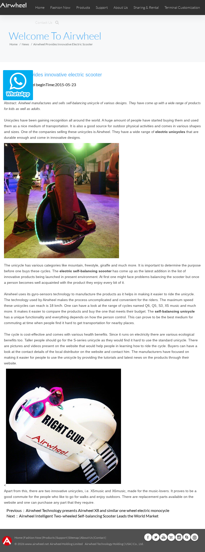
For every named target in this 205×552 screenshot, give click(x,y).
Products (83, 8)
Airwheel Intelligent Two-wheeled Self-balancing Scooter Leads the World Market (88, 515)
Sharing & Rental (146, 8)
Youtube (163, 537)
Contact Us (43, 23)
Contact (99, 537)
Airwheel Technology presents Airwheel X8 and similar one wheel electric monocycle (97, 510)
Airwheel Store (171, 537)
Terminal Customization (182, 8)
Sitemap (73, 537)
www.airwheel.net (37, 544)
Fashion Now (32, 537)
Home (39, 8)
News (25, 44)
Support (102, 8)
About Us (86, 537)
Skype (186, 537)
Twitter (156, 537)
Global (194, 537)
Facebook (148, 537)
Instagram (179, 537)
